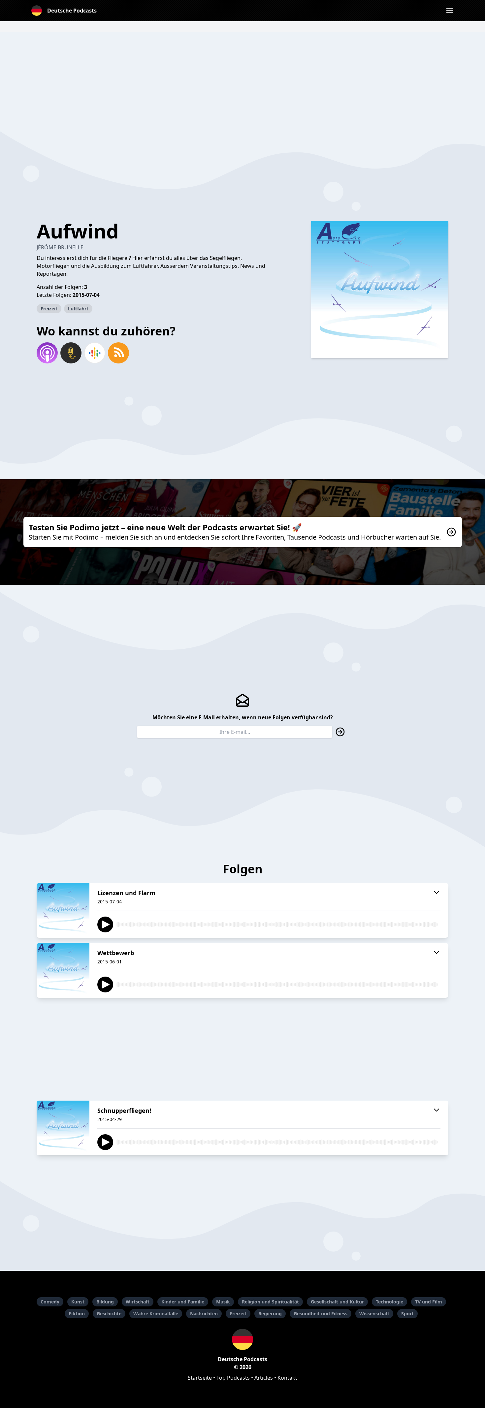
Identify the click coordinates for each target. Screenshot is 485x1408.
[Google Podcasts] (95, 353)
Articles (263, 1377)
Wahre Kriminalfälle (155, 1313)
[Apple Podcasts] (47, 353)
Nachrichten (204, 1313)
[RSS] (118, 353)
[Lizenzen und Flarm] (63, 910)
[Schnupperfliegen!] (63, 1128)
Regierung (270, 1313)
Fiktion (77, 1313)
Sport (407, 1313)
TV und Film (428, 1301)
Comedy (50, 1301)
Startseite (200, 1377)
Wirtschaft (137, 1301)
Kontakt (287, 1377)
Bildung (105, 1301)
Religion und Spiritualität (270, 1301)
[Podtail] (71, 353)
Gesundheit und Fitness (320, 1313)
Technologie (389, 1301)
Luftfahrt (78, 308)
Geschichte (109, 1313)
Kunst (77, 1301)
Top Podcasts (233, 1377)
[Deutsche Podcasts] (242, 1339)
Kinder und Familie (182, 1301)
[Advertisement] (242, 78)
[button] (450, 11)
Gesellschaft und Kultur (337, 1301)
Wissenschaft (374, 1313)
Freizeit (49, 308)
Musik (223, 1301)
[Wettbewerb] (63, 970)
